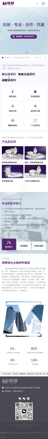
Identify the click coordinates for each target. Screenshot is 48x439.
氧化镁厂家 (40, 374)
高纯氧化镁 (26, 379)
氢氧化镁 (30, 374)
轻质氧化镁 (36, 379)
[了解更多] (23, 290)
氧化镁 (15, 374)
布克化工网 (12, 433)
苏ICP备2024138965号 (24, 428)
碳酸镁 (22, 374)
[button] (45, 56)
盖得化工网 (22, 433)
